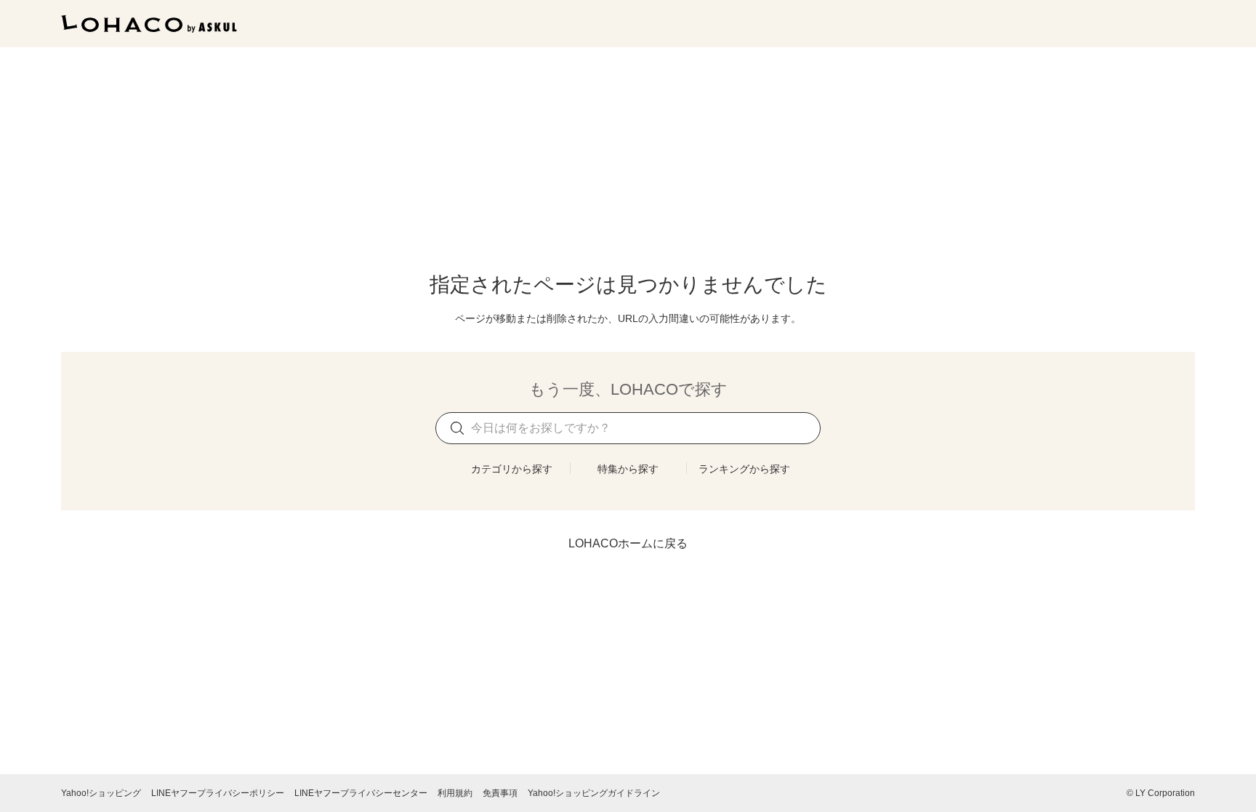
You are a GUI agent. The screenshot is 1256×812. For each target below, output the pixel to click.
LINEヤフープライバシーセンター (360, 793)
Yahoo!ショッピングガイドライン (594, 793)
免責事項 (500, 793)
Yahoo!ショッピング (101, 793)
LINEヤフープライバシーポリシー (217, 793)
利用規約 (455, 793)
